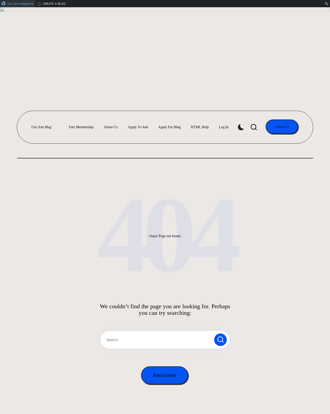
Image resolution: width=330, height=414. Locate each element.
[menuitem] (17, 3)
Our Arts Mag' (41, 127)
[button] (282, 126)
